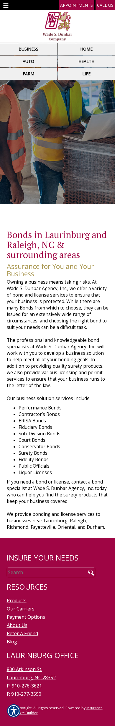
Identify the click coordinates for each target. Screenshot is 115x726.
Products (17, 600)
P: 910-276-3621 (24, 685)
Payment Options (26, 617)
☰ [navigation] (6, 5)
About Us (17, 625)
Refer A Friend (22, 633)
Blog (12, 641)
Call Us (105, 5)
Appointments (76, 5)
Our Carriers (20, 608)
